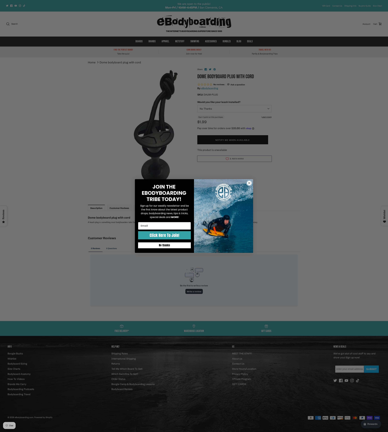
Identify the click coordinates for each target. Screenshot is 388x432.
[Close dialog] (249, 183)
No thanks (164, 245)
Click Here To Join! (164, 235)
